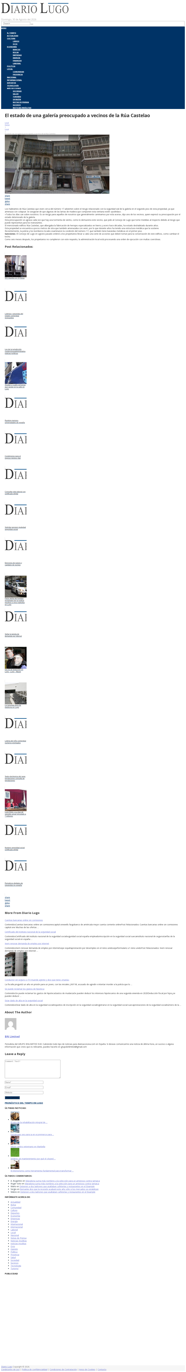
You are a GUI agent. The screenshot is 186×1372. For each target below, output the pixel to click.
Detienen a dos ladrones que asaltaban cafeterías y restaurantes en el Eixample (57, 1186)
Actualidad (12, 36)
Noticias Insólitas (22, 108)
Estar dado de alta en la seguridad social (24, 1000)
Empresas (17, 55)
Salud (16, 94)
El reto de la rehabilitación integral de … (29, 1122)
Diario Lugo (6, 1366)
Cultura (11, 38)
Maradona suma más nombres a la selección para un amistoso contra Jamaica (63, 1180)
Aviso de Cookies (87, 1369)
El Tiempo (11, 33)
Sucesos (17, 105)
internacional (17, 1227)
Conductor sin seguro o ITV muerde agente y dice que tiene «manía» (37, 979)
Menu (3, 28)
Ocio (15, 44)
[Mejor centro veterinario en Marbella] (15, 1143)
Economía (12, 47)
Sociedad (17, 91)
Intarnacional (14, 80)
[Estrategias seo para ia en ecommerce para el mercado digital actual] (15, 1131)
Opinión (17, 99)
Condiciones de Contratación (63, 1369)
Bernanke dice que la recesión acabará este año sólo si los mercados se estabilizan (59, 1189)
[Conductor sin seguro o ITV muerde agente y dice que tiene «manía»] (93, 964)
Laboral (17, 63)
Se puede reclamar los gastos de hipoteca (24, 988)
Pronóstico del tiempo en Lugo (24, 1102)
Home (7, 125)
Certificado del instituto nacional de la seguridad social (30, 931)
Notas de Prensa (21, 102)
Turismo (17, 97)
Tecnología (13, 85)
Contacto (102, 1369)
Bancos (16, 49)
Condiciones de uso (10, 1369)
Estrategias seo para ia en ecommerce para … (32, 1134)
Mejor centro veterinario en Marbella (28, 1146)
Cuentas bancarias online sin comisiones (24, 920)
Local (10, 69)
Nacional (11, 77)
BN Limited (12, 1036)
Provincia (18, 74)
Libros (16, 41)
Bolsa (16, 52)
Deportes (11, 83)
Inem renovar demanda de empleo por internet (27, 943)
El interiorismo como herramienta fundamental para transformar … (42, 1170)
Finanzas (17, 61)
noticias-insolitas (18, 1243)
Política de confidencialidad (34, 1369)
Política (11, 66)
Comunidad (18, 72)
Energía (16, 58)
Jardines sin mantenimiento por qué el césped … (33, 1158)
